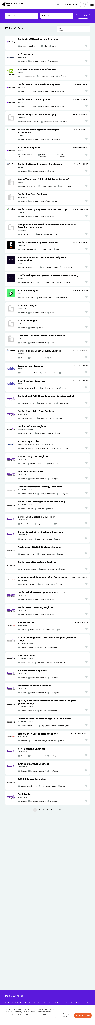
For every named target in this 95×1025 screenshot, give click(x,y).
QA (88, 1003)
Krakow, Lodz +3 (26, 433)
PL (58, 4)
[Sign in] (85, 4)
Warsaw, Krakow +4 (27, 647)
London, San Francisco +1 (29, 121)
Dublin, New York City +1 (28, 267)
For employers (72, 4)
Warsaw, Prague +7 (27, 282)
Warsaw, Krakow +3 (27, 494)
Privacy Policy (50, 1017)
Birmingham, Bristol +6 (28, 373)
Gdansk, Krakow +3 (27, 403)
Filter (84, 16)
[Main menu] (92, 4)
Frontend (38, 1003)
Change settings (66, 1015)
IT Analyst (19, 1003)
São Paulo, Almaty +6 (27, 186)
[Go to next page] (64, 810)
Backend (9, 1003)
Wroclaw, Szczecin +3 (28, 569)
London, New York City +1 (29, 46)
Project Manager (78, 1003)
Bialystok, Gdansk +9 (27, 584)
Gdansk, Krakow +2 (27, 418)
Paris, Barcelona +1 (26, 297)
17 (60, 810)
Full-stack (48, 1003)
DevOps (28, 1003)
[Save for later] (86, 45)
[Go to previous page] (31, 810)
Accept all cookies (83, 1015)
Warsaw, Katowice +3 (27, 726)
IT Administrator (62, 1003)
